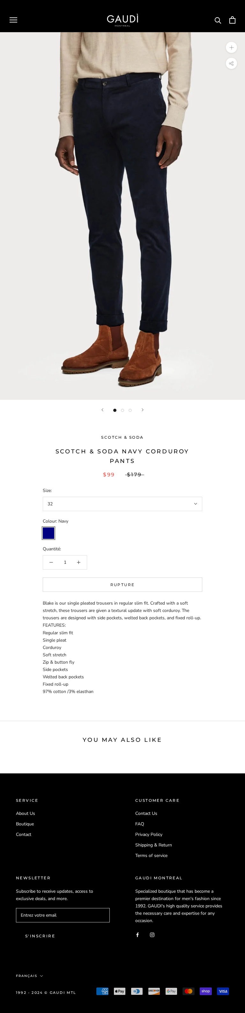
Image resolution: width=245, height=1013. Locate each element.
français (26, 976)
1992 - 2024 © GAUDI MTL (46, 992)
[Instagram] (152, 934)
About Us (25, 813)
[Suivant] (143, 409)
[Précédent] (102, 409)
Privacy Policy (148, 834)
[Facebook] (137, 934)
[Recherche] (218, 20)
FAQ (139, 824)
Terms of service (151, 856)
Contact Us (146, 813)
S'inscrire (40, 936)
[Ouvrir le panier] (232, 20)
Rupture (122, 584)
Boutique (25, 824)
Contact (23, 834)
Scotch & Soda (122, 437)
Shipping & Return (153, 845)
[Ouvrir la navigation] (13, 20)
